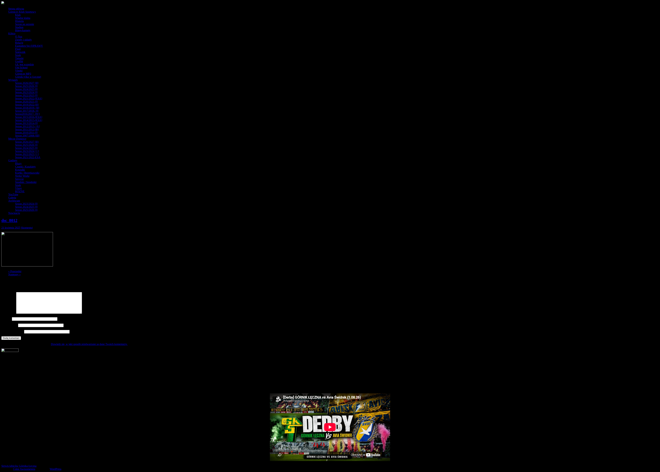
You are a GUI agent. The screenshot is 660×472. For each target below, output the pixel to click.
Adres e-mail (9, 325)
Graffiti (19, 61)
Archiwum (14, 200)
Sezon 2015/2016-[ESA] (28, 117)
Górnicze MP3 (23, 73)
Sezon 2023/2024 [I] (26, 92)
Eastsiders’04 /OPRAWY (29, 45)
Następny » (14, 274)
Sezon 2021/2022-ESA (27, 157)
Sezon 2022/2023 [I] (26, 95)
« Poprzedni (14, 271)
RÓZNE (20, 191)
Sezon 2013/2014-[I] (26, 123)
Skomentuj (27, 227)
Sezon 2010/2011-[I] (26, 132)
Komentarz (8, 312)
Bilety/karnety (22, 30)
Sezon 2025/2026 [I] (26, 86)
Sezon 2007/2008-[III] (27, 135)
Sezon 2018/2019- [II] (27, 107)
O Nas (18, 36)
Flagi (18, 48)
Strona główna (16, 8)
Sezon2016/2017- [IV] (27, 113)
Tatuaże (19, 58)
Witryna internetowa (12, 331)
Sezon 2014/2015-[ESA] (28, 120)
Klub (18, 14)
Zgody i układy (23, 39)
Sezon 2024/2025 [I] (26, 89)
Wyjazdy (13, 79)
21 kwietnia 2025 (10, 227)
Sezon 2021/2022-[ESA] (28, 98)
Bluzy (18, 163)
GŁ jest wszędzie (24, 64)
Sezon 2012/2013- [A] (27, 126)
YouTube (13, 194)
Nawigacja (14, 213)
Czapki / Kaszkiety (25, 166)
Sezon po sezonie (24, 24)
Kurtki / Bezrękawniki (27, 172)
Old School (21, 67)
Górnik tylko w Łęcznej (28, 76)
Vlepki (19, 70)
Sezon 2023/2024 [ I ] (27, 151)
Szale (18, 55)
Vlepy (18, 188)
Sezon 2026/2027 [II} (27, 141)
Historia (19, 21)
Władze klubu (22, 18)
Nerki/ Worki (22, 175)
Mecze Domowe (17, 138)
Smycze (19, 179)
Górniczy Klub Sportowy (22, 11)
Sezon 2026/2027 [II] (26, 83)
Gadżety (12, 160)
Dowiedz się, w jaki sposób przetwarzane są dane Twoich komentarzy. (89, 344)
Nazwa (6, 318)
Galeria (12, 197)
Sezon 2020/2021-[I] (26, 101)
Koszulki (20, 169)
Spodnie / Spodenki (25, 182)
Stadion (19, 27)
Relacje (19, 42)
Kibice (11, 33)
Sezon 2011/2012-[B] (26, 129)
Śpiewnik (20, 52)
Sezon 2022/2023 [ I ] (27, 154)
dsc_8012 (9, 220)
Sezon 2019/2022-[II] (26, 104)
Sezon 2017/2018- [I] (26, 110)
